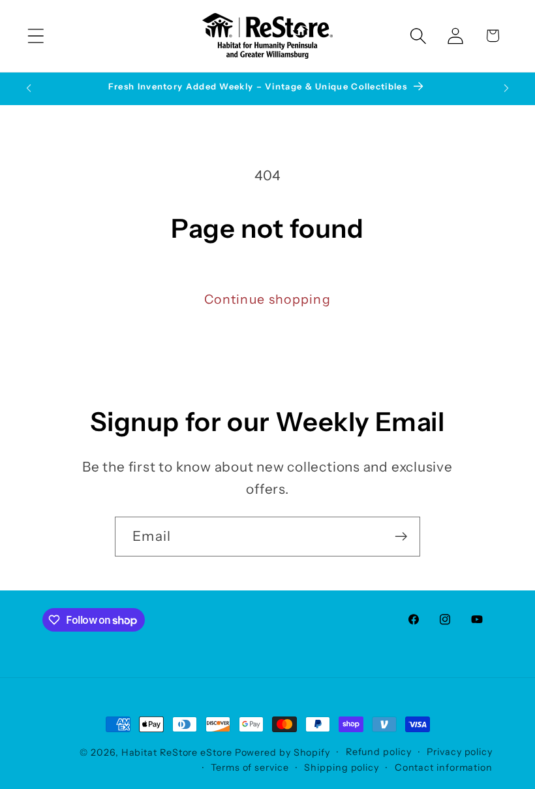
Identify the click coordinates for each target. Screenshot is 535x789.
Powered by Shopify (282, 752)
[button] (35, 35)
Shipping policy (341, 767)
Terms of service (250, 767)
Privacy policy (460, 752)
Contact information (444, 767)
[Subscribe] (401, 536)
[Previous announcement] (28, 88)
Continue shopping (267, 299)
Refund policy (379, 752)
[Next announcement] (506, 88)
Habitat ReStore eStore (176, 752)
